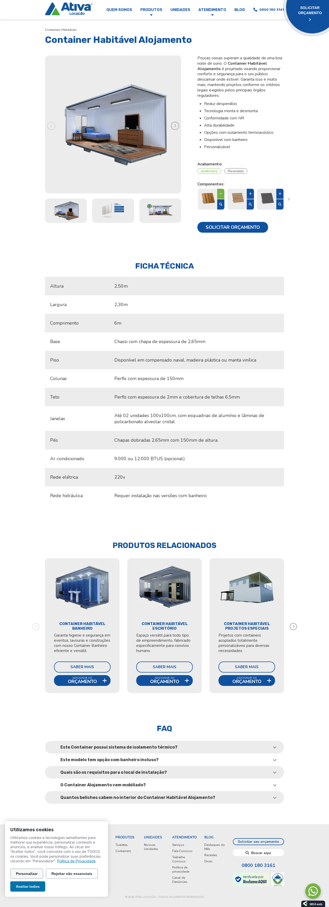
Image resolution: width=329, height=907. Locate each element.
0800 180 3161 (258, 865)
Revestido (236, 171)
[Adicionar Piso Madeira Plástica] (220, 194)
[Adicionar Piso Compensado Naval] (280, 194)
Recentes (210, 855)
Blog (239, 9)
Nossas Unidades (151, 847)
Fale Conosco (182, 851)
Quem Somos (119, 9)
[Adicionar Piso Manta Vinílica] (250, 194)
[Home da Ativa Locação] (69, 9)
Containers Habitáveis (61, 30)
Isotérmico (209, 171)
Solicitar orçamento (233, 227)
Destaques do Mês (214, 847)
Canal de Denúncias (179, 880)
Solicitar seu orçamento (258, 841)
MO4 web (316, 904)
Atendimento (212, 9)
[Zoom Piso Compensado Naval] (280, 204)
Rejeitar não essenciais (71, 874)
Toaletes (121, 845)
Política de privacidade (180, 869)
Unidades (180, 9)
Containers (123, 851)
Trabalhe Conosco (179, 859)
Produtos (151, 9)
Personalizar (27, 874)
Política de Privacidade (76, 861)
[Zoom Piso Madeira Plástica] (220, 204)
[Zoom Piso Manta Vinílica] (250, 204)
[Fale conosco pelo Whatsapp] (313, 891)
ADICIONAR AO (82, 680)
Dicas (208, 861)
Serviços (178, 845)
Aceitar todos (28, 886)
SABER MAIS (82, 666)
